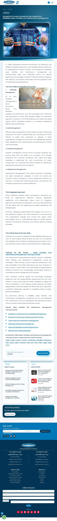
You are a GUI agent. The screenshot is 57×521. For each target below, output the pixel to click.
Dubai (8, 340)
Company (42, 473)
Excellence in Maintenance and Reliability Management (27, 314)
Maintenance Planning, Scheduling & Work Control (25, 317)
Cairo (7, 342)
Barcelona (47, 340)
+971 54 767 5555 (18, 459)
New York (30, 342)
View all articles (43, 353)
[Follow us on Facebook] (18, 512)
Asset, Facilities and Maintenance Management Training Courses (28, 253)
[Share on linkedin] (11, 436)
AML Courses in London (15, 480)
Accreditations (41, 471)
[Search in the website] (49, 2)
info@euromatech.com (15, 461)
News (42, 480)
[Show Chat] (4, 517)
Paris (36, 342)
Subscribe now (45, 431)
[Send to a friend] (14, 436)
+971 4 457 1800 (16, 456)
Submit (28, 505)
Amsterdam (32, 340)
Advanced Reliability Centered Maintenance (23, 327)
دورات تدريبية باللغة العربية (41, 454)
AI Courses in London (15, 475)
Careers (42, 479)
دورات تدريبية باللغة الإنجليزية (15, 454)
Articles (10, 9)
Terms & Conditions (15, 482)
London (24, 340)
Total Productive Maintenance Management (23, 320)
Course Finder (15, 471)
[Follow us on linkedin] (25, 512)
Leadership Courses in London (15, 473)
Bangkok (40, 340)
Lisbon (17, 342)
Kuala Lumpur (16, 340)
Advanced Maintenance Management (21, 324)
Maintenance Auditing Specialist (19, 330)
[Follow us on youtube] (31, 512)
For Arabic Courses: (42, 452)
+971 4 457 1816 (42, 456)
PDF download (41, 477)
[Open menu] (52, 2)
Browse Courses (10, 414)
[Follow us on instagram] (28, 512)
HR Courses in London (15, 479)
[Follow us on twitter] (21, 512)
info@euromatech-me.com (42, 461)
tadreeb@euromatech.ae (42, 459)
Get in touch (42, 475)
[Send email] (35, 512)
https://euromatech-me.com (42, 464)
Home (4, 9)
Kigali (45, 342)
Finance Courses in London (15, 477)
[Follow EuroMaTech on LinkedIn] (2, 513)
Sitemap (42, 482)
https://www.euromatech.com (15, 464)
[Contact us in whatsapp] (38, 512)
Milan (40, 342)
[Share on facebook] (4, 436)
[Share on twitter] (7, 436)
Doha (12, 342)
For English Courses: (15, 452)
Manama (23, 342)
